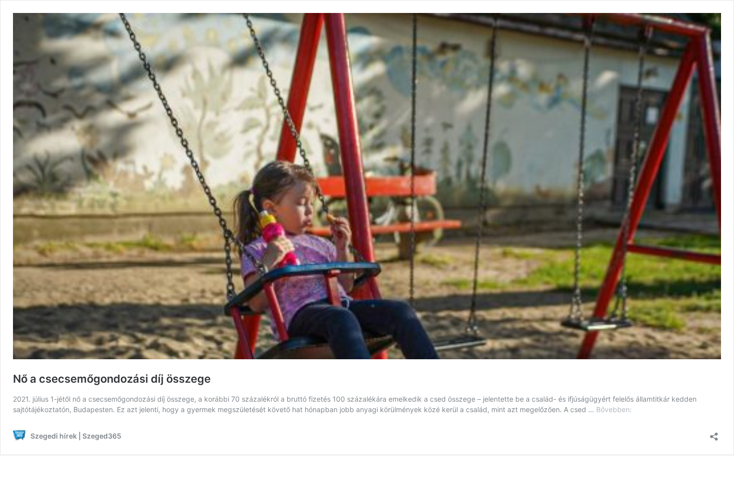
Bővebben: (614, 409)
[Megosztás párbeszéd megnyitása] (714, 433)
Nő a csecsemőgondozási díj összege (112, 378)
